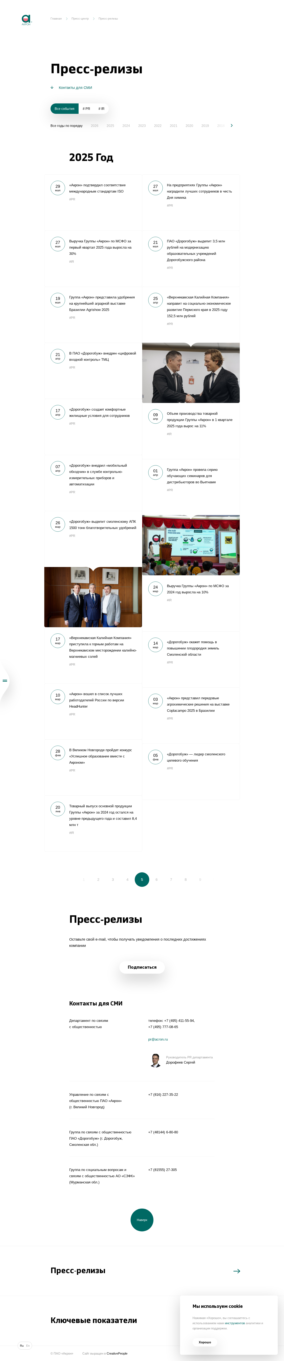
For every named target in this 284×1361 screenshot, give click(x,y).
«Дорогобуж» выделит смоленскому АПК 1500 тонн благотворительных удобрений (93, 569)
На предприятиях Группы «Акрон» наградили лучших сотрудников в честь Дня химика (191, 202)
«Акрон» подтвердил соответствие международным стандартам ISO (93, 202)
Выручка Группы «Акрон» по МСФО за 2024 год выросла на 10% (191, 603)
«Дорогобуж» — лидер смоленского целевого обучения (191, 772)
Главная (56, 18)
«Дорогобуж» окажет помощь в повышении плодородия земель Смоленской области (191, 659)
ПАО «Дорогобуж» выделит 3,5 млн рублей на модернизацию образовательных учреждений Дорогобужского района (191, 259)
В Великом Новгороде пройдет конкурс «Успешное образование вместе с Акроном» (93, 767)
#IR (71, 261)
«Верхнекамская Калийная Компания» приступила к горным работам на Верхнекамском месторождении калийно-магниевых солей (93, 655)
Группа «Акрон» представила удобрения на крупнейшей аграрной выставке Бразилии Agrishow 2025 (93, 315)
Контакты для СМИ (75, 88)
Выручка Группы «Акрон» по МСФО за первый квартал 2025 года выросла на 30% (93, 259)
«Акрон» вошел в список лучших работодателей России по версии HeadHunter (93, 711)
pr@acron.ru (158, 1039)
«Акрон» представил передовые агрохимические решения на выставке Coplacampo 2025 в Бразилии (191, 715)
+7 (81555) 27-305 (162, 1170)
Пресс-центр (80, 18)
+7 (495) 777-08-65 (163, 1027)
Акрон (18, 11)
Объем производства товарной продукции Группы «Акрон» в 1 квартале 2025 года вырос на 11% (191, 431)
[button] (228, 125)
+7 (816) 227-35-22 (163, 1095)
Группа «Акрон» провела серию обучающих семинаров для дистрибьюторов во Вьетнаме (191, 517)
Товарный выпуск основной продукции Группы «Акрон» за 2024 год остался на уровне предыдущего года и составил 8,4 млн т (93, 823)
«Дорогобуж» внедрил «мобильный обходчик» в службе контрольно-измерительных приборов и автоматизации (93, 483)
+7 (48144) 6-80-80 (163, 1132)
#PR (72, 199)
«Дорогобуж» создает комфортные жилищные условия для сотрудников (93, 427)
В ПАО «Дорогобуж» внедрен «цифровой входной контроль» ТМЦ (93, 371)
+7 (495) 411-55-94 (179, 1021)
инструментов (235, 1323)
